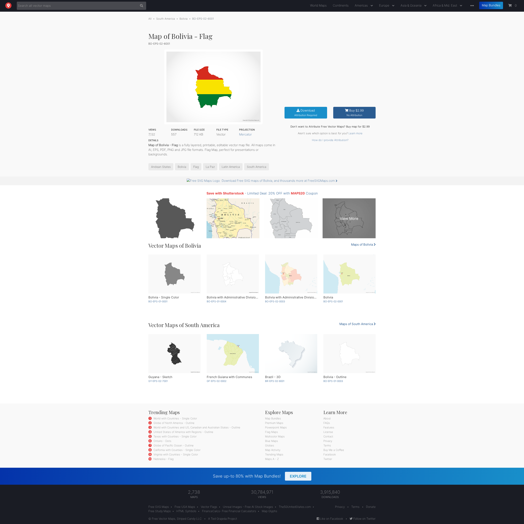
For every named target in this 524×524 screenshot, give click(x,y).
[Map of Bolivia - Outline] (349, 353)
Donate (371, 506)
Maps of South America (356, 324)
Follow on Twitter (364, 518)
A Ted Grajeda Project (222, 518)
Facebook (329, 454)
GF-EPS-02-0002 (216, 381)
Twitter (327, 459)
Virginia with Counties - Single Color (175, 454)
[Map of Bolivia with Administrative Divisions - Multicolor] (291, 274)
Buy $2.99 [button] (355, 112)
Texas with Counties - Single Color (174, 436)
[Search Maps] (140, 6)
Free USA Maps (185, 506)
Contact (328, 436)
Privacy (327, 441)
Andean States (161, 166)
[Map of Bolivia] (349, 274)
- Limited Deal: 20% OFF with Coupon (262, 193)
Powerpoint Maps (276, 427)
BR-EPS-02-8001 (274, 381)
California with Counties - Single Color (176, 450)
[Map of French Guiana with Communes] (233, 353)
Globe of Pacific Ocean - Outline (173, 445)
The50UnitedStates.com (295, 506)
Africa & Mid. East (445, 5)
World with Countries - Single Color (175, 418)
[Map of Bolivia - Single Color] (174, 274)
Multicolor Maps (275, 436)
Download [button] (305, 112)
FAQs (326, 423)
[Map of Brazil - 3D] (291, 353)
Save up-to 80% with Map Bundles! (259, 476)
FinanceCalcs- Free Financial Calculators (229, 511)
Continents (341, 5)
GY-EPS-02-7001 (158, 381)
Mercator (245, 134)
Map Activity (272, 450)
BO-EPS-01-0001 (157, 301)
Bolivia (183, 18)
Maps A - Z (272, 459)
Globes (269, 445)
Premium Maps (274, 423)
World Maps (318, 5)
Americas (362, 5)
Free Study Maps (159, 511)
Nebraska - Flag (163, 459)
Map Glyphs (269, 511)
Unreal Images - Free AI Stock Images (248, 506)
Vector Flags (209, 506)
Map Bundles (491, 5)
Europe (384, 5)
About (327, 418)
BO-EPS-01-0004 (216, 301)
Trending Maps (274, 454)
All (149, 18)
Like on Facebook (331, 518)
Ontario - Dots (162, 441)
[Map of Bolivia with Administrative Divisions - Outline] (233, 274)
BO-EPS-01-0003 (333, 381)
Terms (327, 445)
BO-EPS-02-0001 (333, 301)
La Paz (210, 166)
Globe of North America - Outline (173, 423)
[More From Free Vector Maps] (471, 6)
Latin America (231, 166)
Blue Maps (271, 441)
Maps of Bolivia (362, 244)
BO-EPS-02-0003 (275, 301)
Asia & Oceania (411, 5)
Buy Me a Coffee (333, 450)
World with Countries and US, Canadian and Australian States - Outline (196, 427)
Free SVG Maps (158, 506)
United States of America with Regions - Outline (183, 432)
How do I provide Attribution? (330, 140)
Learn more (356, 133)
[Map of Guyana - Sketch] (174, 353)
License (328, 432)
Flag (196, 166)
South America (165, 18)
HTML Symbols (186, 511)
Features (328, 427)
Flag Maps (271, 432)
